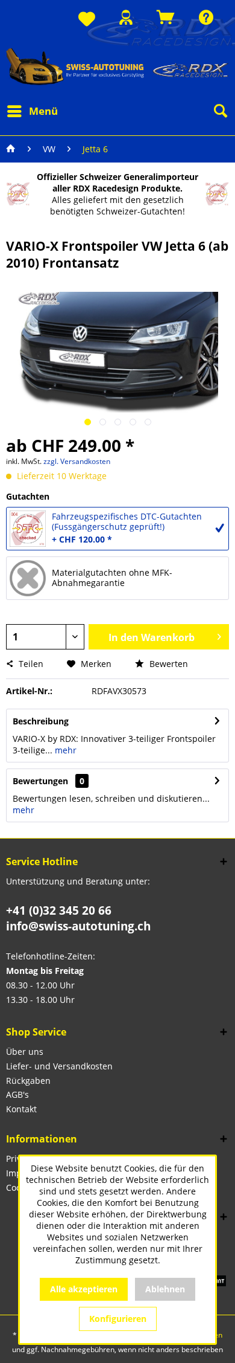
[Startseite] (11, 149)
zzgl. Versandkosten (76, 461)
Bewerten (167, 663)
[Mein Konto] (126, 17)
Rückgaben (28, 1080)
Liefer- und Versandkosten (59, 1066)
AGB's (17, 1094)
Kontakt (21, 1109)
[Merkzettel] (86, 20)
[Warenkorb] (166, 17)
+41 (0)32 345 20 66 (58, 910)
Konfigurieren (117, 1318)
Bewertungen (40, 781)
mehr (64, 750)
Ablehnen (165, 1289)
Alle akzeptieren (84, 1289)
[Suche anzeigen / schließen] (220, 111)
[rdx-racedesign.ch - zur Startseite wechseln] (117, 66)
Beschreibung (41, 721)
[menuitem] (86, 20)
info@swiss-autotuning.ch (78, 926)
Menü (43, 111)
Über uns (24, 1051)
